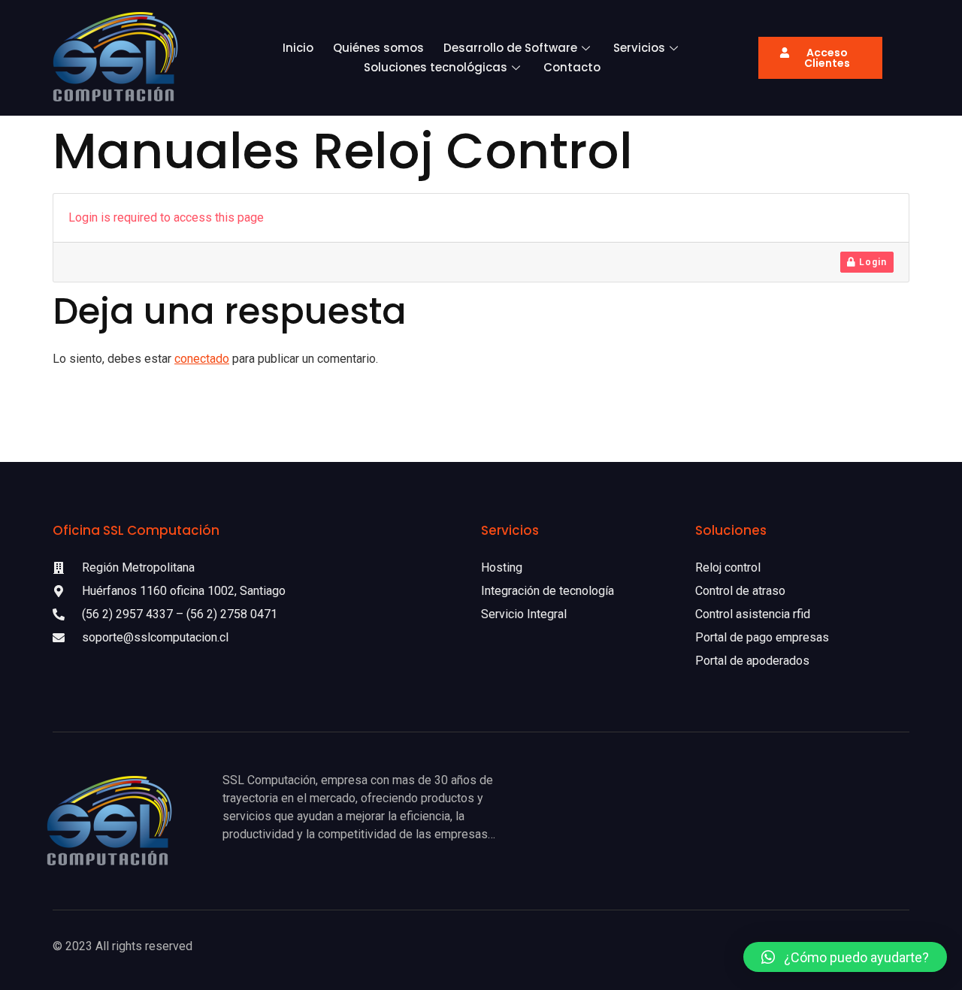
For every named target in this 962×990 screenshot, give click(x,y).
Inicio (298, 48)
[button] (845, 957)
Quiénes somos (378, 48)
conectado (201, 359)
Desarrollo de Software (510, 48)
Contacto (571, 67)
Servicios (639, 48)
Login (871, 262)
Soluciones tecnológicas (435, 67)
